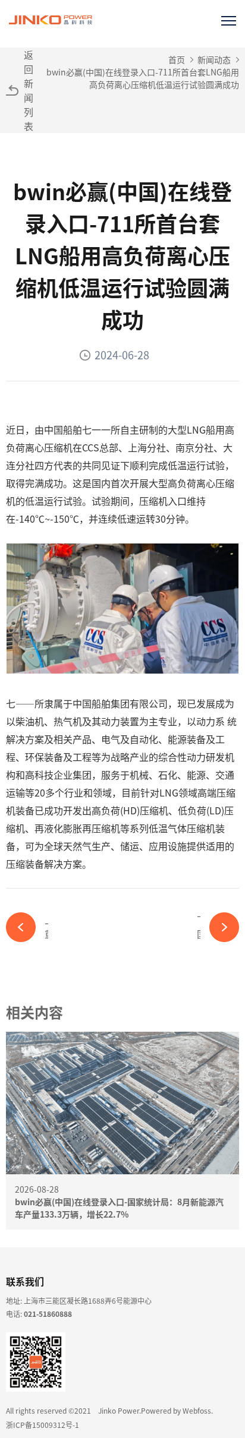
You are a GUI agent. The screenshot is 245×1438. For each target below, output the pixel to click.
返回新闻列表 (28, 90)
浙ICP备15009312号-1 (42, 1425)
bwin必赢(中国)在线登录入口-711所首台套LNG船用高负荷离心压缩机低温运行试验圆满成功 (142, 78)
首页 (176, 59)
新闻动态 (214, 59)
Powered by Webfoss (176, 1410)
